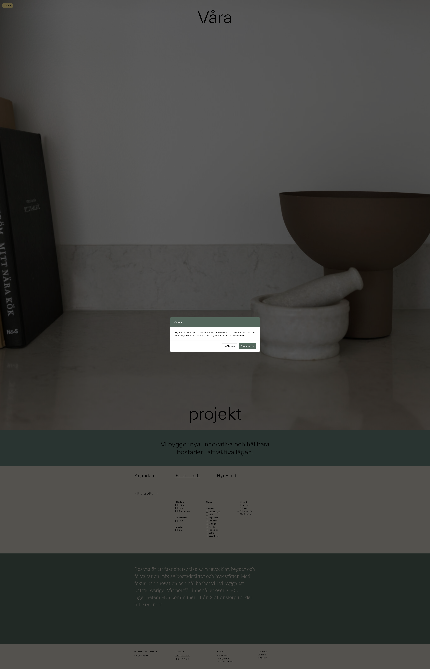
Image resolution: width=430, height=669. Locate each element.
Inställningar (229, 346)
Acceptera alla (247, 346)
